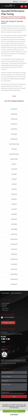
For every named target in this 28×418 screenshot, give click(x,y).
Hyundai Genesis (14, 139)
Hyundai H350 (14, 169)
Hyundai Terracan (14, 259)
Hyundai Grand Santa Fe (14, 154)
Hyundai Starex (14, 249)
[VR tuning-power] (8, 5)
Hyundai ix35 (14, 209)
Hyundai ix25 (14, 204)
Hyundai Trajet (14, 264)
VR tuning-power (5, 293)
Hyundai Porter (14, 234)
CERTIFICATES (5, 347)
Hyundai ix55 (14, 214)
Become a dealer (8, 322)
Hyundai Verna (14, 284)
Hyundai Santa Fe (14, 239)
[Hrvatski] (17, 1)
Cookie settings (14, 414)
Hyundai (14, 96)
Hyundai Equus (14, 134)
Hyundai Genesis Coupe (14, 144)
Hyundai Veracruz (14, 279)
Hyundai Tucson (14, 269)
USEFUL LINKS (6, 300)
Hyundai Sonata (14, 244)
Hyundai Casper (14, 114)
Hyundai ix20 (14, 199)
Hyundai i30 (14, 184)
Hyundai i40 (14, 189)
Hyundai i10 (14, 174)
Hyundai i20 (14, 179)
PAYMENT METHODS (8, 329)
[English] (15, 1)
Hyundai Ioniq (14, 194)
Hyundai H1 (14, 164)
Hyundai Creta (14, 124)
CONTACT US (5, 368)
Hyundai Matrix (14, 224)
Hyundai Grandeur (14, 159)
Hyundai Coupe (14, 119)
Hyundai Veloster (14, 274)
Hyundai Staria (14, 254)
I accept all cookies (14, 411)
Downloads (4, 306)
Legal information (5, 308)
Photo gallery (4, 304)
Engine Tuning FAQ (5, 303)
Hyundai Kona (14, 219)
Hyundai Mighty (14, 229)
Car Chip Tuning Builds (16, 293)
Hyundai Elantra (14, 129)
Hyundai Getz (14, 149)
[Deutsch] (14, 1)
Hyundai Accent (14, 109)
